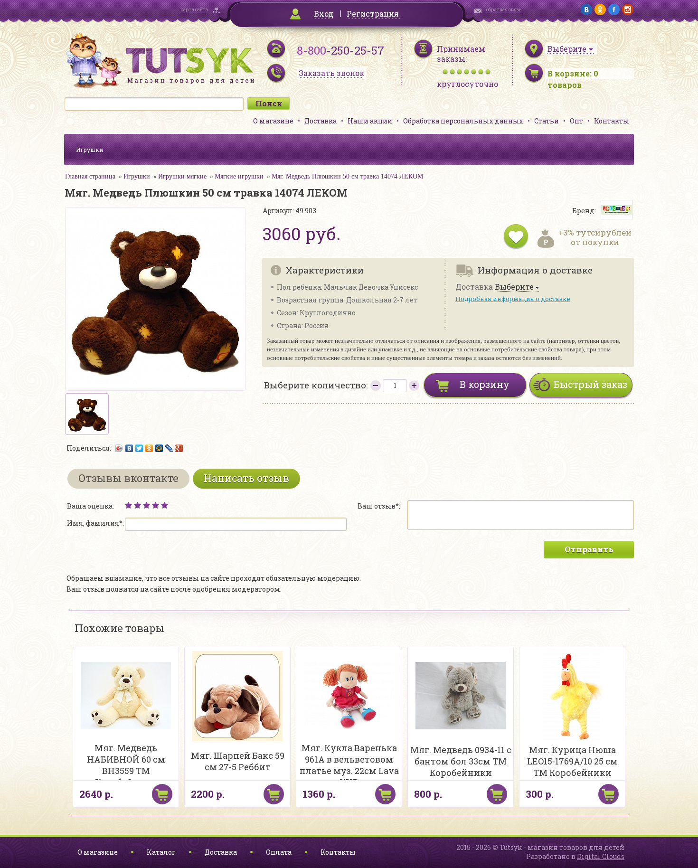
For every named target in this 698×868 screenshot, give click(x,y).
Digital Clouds (600, 856)
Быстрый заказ (590, 384)
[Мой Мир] (159, 448)
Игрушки (90, 149)
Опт (576, 120)
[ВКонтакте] (129, 448)
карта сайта (194, 10)
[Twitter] (139, 448)
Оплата (279, 852)
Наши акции (370, 120)
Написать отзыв (246, 478)
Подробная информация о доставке (512, 298)
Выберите (514, 287)
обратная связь (503, 10)
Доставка (320, 120)
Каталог (161, 852)
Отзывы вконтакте (128, 478)
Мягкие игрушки (239, 176)
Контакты (611, 120)
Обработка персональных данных (463, 120)
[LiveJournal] (169, 448)
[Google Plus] (179, 448)
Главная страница (90, 176)
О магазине (273, 120)
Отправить (589, 549)
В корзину (484, 384)
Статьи (546, 120)
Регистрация (373, 14)
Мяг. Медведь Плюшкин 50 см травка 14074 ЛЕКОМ (347, 176)
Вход (323, 14)
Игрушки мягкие (182, 176)
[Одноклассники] (149, 448)
